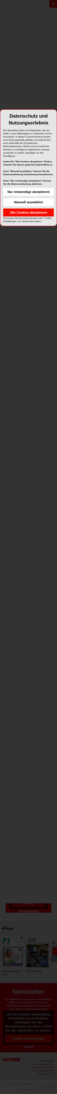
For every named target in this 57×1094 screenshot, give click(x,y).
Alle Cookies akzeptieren (28, 212)
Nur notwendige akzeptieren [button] (28, 192)
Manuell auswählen (28, 202)
